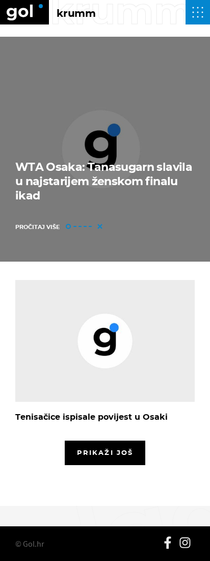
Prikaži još (105, 452)
